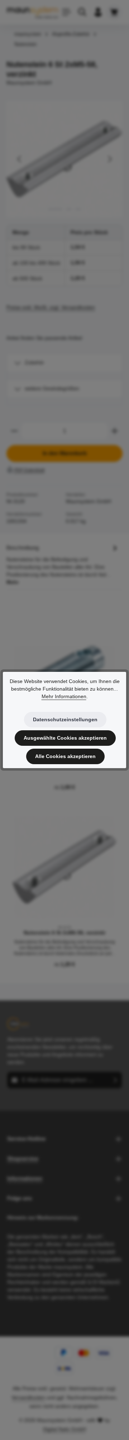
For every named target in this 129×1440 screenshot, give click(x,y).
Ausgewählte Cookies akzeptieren (65, 738)
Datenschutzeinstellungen (65, 719)
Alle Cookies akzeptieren (65, 756)
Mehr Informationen (64, 696)
